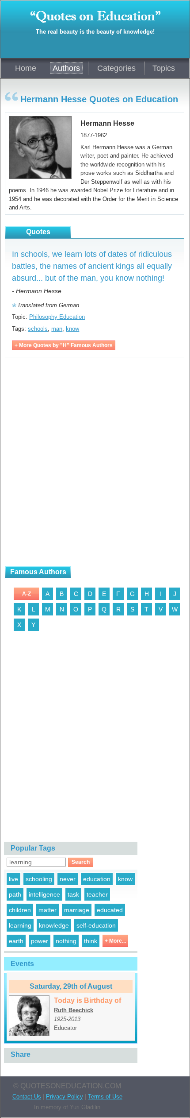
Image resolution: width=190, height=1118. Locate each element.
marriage (76, 909)
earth (16, 940)
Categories (116, 68)
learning (20, 925)
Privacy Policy (64, 1096)
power (39, 940)
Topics (163, 68)
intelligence (44, 894)
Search (81, 862)
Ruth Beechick (73, 1010)
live (13, 878)
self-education (96, 925)
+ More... (115, 941)
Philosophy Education (57, 316)
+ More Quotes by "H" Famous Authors (64, 345)
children (20, 909)
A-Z (26, 594)
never (68, 878)
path (15, 894)
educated (110, 909)
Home (25, 68)
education (96, 878)
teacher (97, 894)
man (56, 328)
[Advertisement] (95, 462)
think (90, 940)
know (72, 328)
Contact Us (26, 1096)
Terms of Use (105, 1096)
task (73, 894)
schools (38, 328)
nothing (66, 940)
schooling (39, 878)
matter (47, 909)
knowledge (54, 925)
